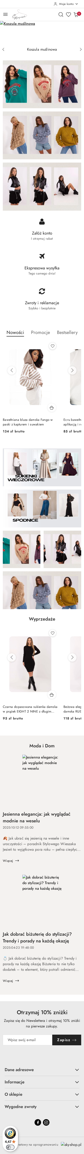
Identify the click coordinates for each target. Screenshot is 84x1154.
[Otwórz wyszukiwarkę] (60, 14)
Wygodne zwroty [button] (21, 1107)
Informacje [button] (14, 1082)
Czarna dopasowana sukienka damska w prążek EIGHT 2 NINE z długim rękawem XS (30, 709)
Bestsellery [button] (67, 332)
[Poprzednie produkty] (11, 370)
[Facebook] (38, 1122)
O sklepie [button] (13, 1094)
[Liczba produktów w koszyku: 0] (75, 14)
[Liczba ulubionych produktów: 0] (68, 14)
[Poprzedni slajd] (3, 49)
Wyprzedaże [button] (42, 619)
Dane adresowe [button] (19, 1070)
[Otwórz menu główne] (5, 14)
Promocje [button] (40, 332)
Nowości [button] (15, 332)
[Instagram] (46, 1122)
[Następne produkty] (72, 370)
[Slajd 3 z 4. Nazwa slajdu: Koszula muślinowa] (42, 33)
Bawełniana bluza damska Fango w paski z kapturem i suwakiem (28, 422)
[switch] (10, 1147)
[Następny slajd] (81, 49)
